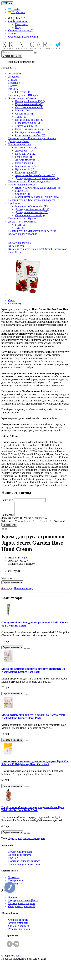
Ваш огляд (7, 514)
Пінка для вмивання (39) (29, 119)
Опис (11, 300)
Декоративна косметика (22, 221)
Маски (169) (22, 110)
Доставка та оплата (19, 854)
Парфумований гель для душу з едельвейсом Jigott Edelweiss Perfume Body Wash (32, 809)
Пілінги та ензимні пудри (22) (32, 129)
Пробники (14, 203)
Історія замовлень (18, 922)
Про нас (13, 857)
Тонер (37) (21, 116)
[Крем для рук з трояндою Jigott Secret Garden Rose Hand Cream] (28, 294)
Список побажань (18, 925)
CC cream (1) (22, 92)
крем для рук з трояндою (30, 838)
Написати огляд (23, 588)
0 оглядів (6, 588)
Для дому (13, 76)
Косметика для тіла (19, 144)
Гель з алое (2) (23, 156)
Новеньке (14, 82)
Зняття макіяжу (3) (26, 125)
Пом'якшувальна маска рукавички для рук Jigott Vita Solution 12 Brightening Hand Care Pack (35, 763)
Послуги (13, 85)
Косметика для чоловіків (22, 233)
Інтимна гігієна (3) (26, 147)
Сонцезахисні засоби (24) (30, 135)
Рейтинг (6, 521)
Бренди (12, 897)
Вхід (18, 27)
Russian (15, 9)
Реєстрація (21, 24)
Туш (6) (19, 227)
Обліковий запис (18, 919)
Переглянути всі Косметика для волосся (31, 199)
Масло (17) (21, 190)
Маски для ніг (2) (25, 166)
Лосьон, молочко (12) (27, 159)
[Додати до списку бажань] (2, 528)
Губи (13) (20, 224)
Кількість (6, 578)
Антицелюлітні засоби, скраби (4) (35, 175)
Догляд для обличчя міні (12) (32, 209)
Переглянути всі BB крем (23, 95)
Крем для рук (16, 245)
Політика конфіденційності (24, 860)
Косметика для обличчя (22, 98)
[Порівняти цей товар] (6, 528)
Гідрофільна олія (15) (27, 122)
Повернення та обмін (20, 851)
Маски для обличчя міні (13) (31, 206)
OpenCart (18, 955)
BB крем (13, 88)
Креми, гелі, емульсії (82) (30, 101)
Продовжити (9, 524)
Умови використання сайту (24, 864)
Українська (18, 12)
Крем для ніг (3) (24, 169)
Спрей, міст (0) (24, 113)
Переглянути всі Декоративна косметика (32, 230)
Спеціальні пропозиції (21, 906)
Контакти (13, 877)
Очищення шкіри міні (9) (30, 215)
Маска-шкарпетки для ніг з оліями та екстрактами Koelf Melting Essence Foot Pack (33, 670)
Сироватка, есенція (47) (29, 107)
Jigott (25, 557)
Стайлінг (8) (22, 193)
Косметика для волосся (21, 184)
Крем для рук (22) (25, 153)
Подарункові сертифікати (23, 900)
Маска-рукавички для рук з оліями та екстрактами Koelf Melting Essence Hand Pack (33, 716)
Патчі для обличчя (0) (27, 132)
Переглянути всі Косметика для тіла (29, 181)
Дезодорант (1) (24, 150)
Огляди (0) (14, 303)
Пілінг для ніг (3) (25, 162)
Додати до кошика (12, 582)
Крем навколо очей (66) (29, 104)
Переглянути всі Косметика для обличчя (32, 138)
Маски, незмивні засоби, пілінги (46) (37, 196)
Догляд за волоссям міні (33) (31, 212)
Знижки (13, 79)
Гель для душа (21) (26, 172)
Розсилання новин (19, 929)
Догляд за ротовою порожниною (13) (37, 178)
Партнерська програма (21, 903)
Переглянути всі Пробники (24, 218)
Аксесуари (14, 73)
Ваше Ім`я (7, 499)
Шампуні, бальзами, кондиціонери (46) (38, 187)
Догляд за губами (18, 141)
